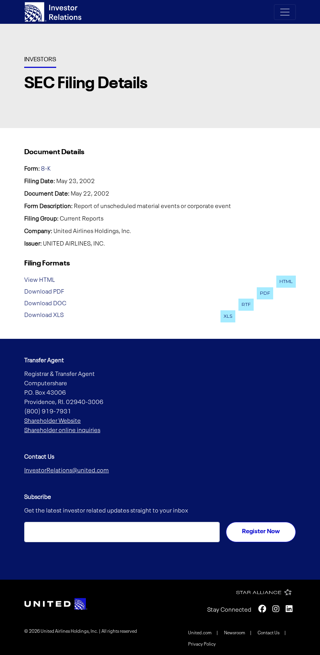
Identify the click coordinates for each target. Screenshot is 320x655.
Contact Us (269, 633)
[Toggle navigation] (285, 12)
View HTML (39, 280)
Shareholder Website (52, 421)
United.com (200, 633)
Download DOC (45, 303)
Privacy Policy (202, 644)
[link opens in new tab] (55, 604)
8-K (46, 169)
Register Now (261, 532)
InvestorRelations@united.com (66, 471)
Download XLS (44, 315)
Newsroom (235, 633)
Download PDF (44, 292)
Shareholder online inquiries (62, 430)
